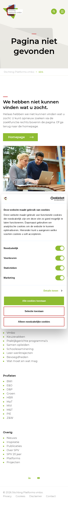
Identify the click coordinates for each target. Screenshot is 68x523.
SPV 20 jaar (14, 454)
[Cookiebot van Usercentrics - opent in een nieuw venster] (50, 199)
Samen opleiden (18, 344)
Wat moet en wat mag (22, 361)
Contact (51, 496)
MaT (10, 401)
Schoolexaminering (20, 349)
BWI (9, 381)
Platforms (13, 458)
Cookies (20, 496)
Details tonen (50, 290)
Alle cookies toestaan (34, 300)
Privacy (7, 496)
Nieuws (12, 437)
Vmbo (11, 332)
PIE (9, 413)
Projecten (13, 462)
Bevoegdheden (17, 357)
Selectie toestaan (34, 311)
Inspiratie (13, 442)
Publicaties (14, 446)
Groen (11, 393)
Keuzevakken (16, 336)
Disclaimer (35, 496)
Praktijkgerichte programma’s (27, 340)
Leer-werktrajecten (20, 353)
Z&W (10, 417)
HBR (10, 397)
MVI (9, 405)
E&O (9, 385)
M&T (10, 409)
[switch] (59, 258)
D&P (9, 389)
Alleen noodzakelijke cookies (34, 321)
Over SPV (13, 450)
